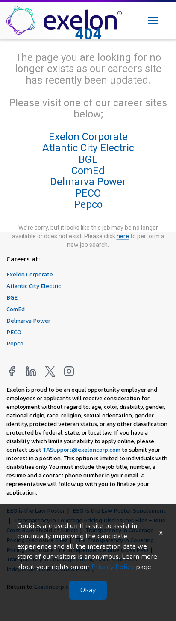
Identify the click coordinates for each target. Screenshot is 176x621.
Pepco (88, 205)
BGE (88, 159)
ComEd (88, 171)
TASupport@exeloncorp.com (81, 449)
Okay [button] (88, 590)
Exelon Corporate (88, 137)
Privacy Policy (112, 567)
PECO (88, 193)
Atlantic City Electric (88, 148)
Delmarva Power (88, 182)
